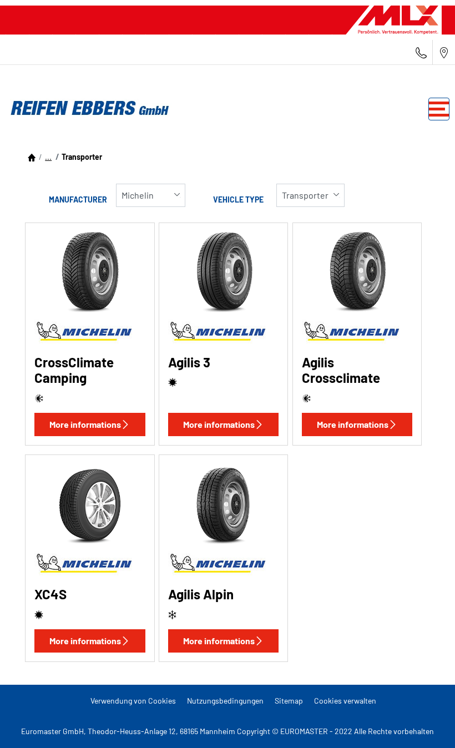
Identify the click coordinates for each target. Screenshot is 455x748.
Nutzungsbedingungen (225, 700)
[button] (48, 156)
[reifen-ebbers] (86, 109)
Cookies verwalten (345, 700)
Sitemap (289, 700)
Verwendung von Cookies (133, 700)
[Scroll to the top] (425, 724)
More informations (85, 424)
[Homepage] (32, 156)
